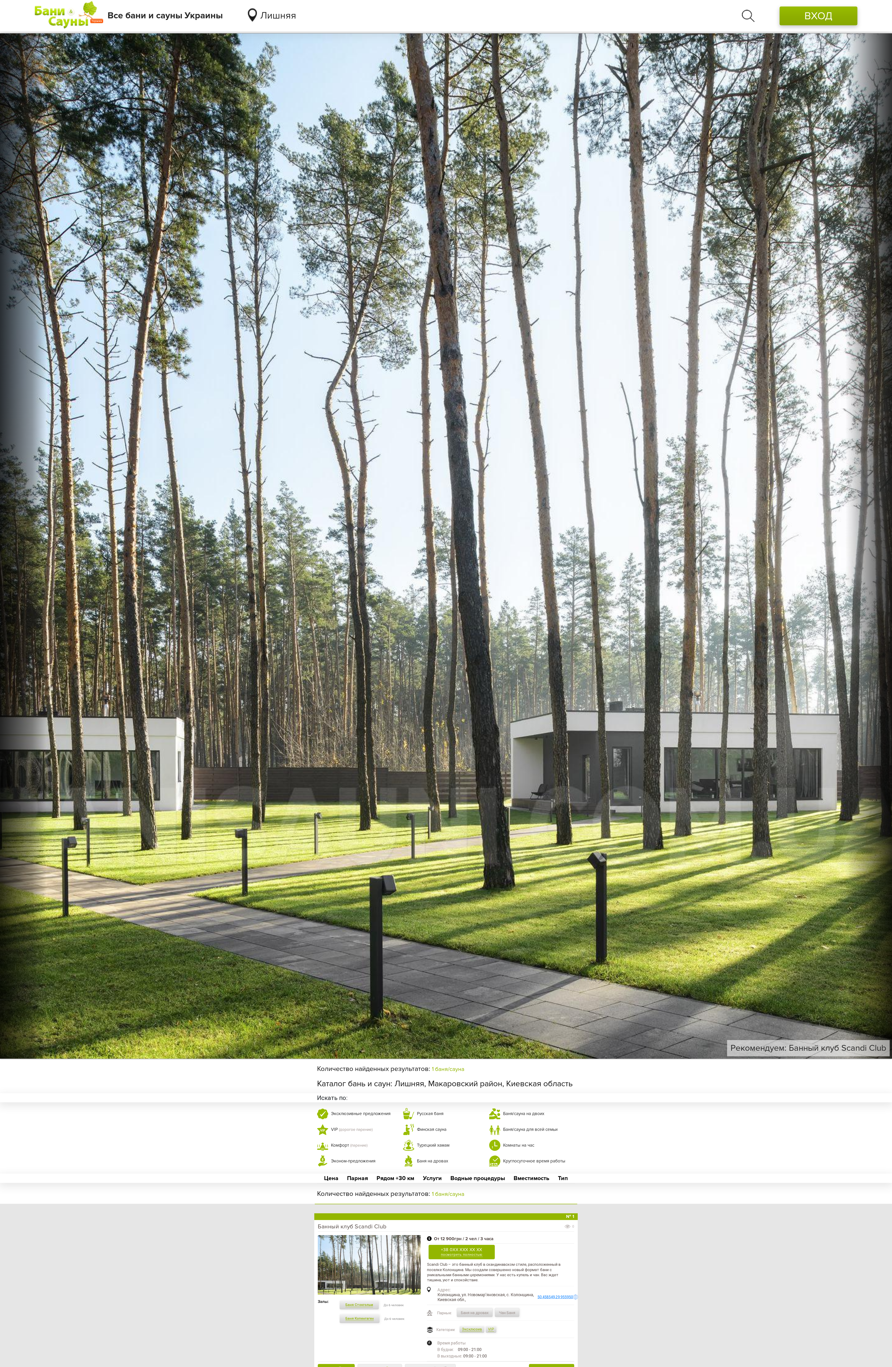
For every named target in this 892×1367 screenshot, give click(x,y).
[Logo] (69, 16)
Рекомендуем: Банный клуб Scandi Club (808, 1048)
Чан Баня (507, 1312)
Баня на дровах (475, 1312)
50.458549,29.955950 (555, 1297)
